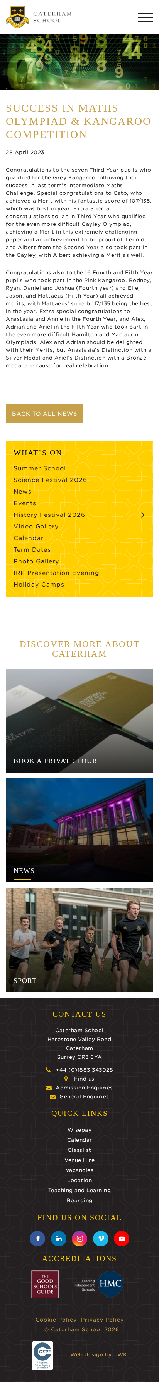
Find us (84, 1079)
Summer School (40, 468)
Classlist (79, 1150)
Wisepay (80, 1130)
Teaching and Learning (79, 1190)
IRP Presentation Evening (57, 573)
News (23, 491)
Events (25, 503)
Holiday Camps (39, 584)
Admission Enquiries (84, 1088)
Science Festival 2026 (50, 480)
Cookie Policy (56, 1320)
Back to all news (44, 414)
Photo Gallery (36, 561)
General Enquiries (84, 1097)
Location (79, 1180)
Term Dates (32, 549)
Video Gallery (36, 526)
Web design (86, 1355)
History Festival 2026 (49, 514)
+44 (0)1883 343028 (84, 1070)
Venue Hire (79, 1160)
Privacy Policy (102, 1320)
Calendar (29, 538)
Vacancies (80, 1170)
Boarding (80, 1200)
